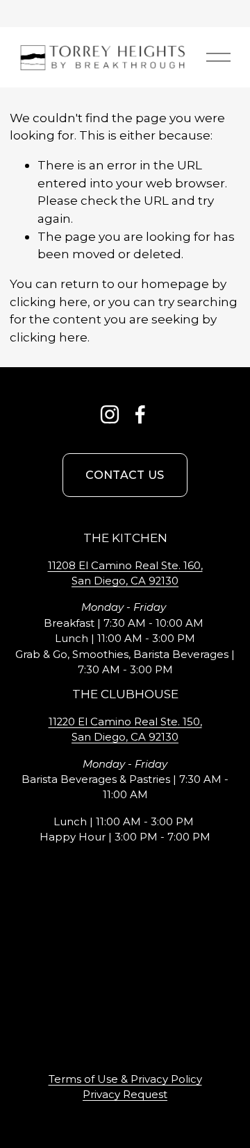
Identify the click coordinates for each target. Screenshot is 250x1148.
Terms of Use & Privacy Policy (125, 1079)
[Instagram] (109, 414)
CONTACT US (124, 475)
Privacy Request (125, 1094)
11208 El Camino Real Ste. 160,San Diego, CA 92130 (125, 573)
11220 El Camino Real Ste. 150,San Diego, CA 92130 (125, 729)
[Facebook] (140, 414)
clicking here (49, 301)
